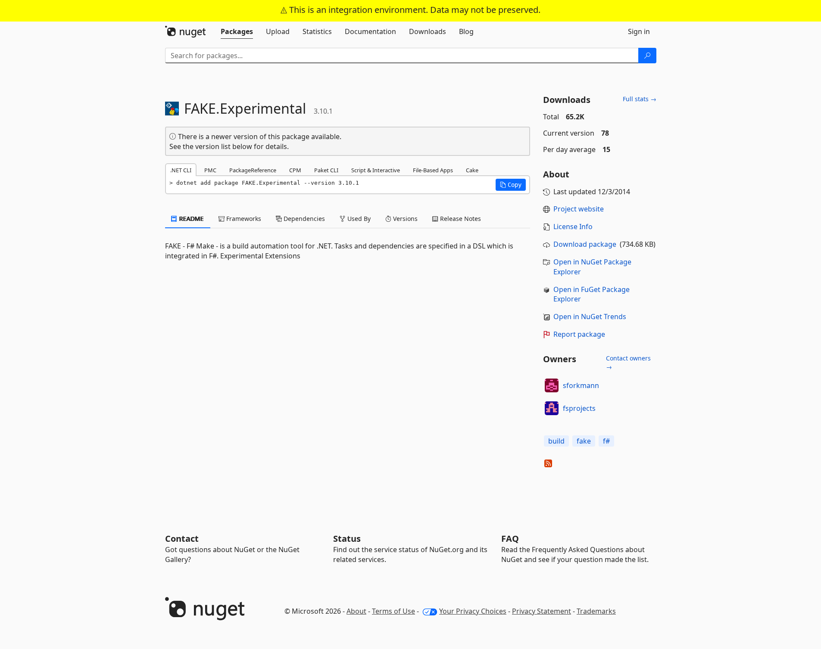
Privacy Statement (541, 611)
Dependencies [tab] (303, 218)
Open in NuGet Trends (589, 316)
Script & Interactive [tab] (375, 170)
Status (347, 538)
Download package (584, 244)
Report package (579, 334)
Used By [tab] (358, 218)
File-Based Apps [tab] (433, 170)
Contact (182, 538)
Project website (578, 209)
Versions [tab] (404, 218)
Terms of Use (393, 611)
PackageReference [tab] (252, 170)
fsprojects (579, 408)
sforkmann (581, 385)
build (556, 441)
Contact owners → (628, 362)
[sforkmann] (551, 385)
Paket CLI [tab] (326, 170)
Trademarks (596, 611)
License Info (573, 226)
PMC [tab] (210, 170)
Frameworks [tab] (243, 218)
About (356, 611)
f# (606, 441)
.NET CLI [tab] (180, 170)
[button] (511, 185)
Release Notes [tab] (459, 218)
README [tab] (191, 218)
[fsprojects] (551, 408)
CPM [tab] (295, 170)
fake (584, 441)
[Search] (647, 55)
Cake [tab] (472, 170)
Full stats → (639, 99)
